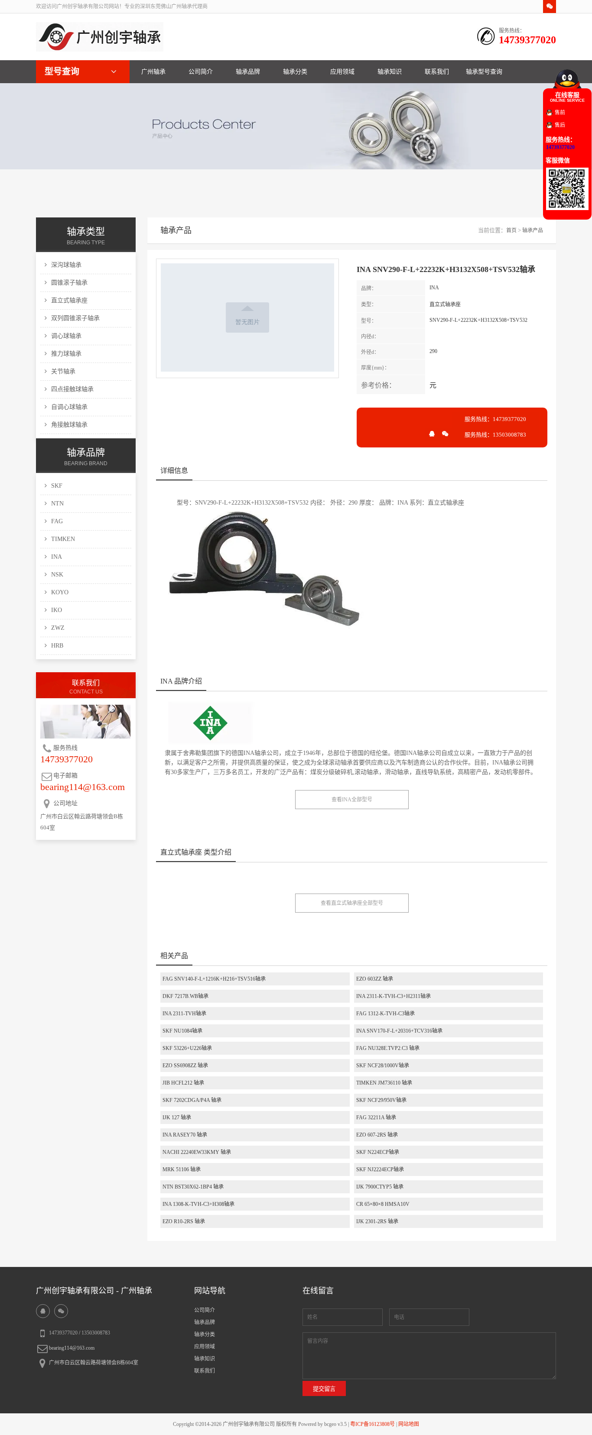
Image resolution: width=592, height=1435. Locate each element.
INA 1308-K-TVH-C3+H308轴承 (198, 1204)
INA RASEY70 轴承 (185, 1135)
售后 (560, 125)
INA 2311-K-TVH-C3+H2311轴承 (393, 996)
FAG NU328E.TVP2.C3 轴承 (388, 1048)
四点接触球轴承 (72, 389)
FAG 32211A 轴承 (376, 1117)
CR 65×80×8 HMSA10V (383, 1204)
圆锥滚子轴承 (69, 282)
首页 (511, 230)
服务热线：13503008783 (495, 434)
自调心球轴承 (69, 407)
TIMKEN (63, 539)
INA (56, 557)
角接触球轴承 (69, 424)
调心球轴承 (66, 336)
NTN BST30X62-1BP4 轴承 (193, 1187)
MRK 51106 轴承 (182, 1169)
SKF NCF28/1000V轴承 (382, 1065)
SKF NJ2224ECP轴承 (380, 1169)
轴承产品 (532, 230)
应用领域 (342, 71)
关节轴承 (63, 371)
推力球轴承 (66, 353)
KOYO (59, 592)
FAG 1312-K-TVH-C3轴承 (385, 1014)
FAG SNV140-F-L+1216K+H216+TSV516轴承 (214, 979)
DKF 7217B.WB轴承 (185, 996)
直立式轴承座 (69, 300)
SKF (56, 486)
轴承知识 (389, 71)
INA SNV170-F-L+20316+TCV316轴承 (399, 1031)
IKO (56, 610)
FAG (57, 521)
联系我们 (437, 71)
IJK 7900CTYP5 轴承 (379, 1187)
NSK (57, 574)
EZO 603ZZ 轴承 (374, 979)
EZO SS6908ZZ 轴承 (185, 1065)
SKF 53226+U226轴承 (187, 1048)
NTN (57, 503)
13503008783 (95, 1333)
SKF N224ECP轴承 (377, 1152)
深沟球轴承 (66, 265)
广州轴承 (153, 71)
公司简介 (201, 71)
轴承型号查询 (484, 71)
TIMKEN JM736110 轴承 (384, 1083)
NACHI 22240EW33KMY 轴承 (197, 1152)
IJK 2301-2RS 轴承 (377, 1221)
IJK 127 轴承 (177, 1117)
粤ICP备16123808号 (372, 1424)
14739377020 (63, 1333)
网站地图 (408, 1424)
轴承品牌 (248, 71)
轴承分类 (295, 71)
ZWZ (58, 628)
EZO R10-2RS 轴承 (184, 1221)
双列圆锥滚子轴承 (75, 318)
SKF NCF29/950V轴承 (381, 1100)
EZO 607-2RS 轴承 (377, 1135)
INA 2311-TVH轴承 (184, 1014)
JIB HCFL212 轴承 (183, 1083)
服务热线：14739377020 (495, 419)
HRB (57, 645)
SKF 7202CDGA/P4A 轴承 (192, 1100)
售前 (560, 113)
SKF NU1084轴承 (182, 1031)
